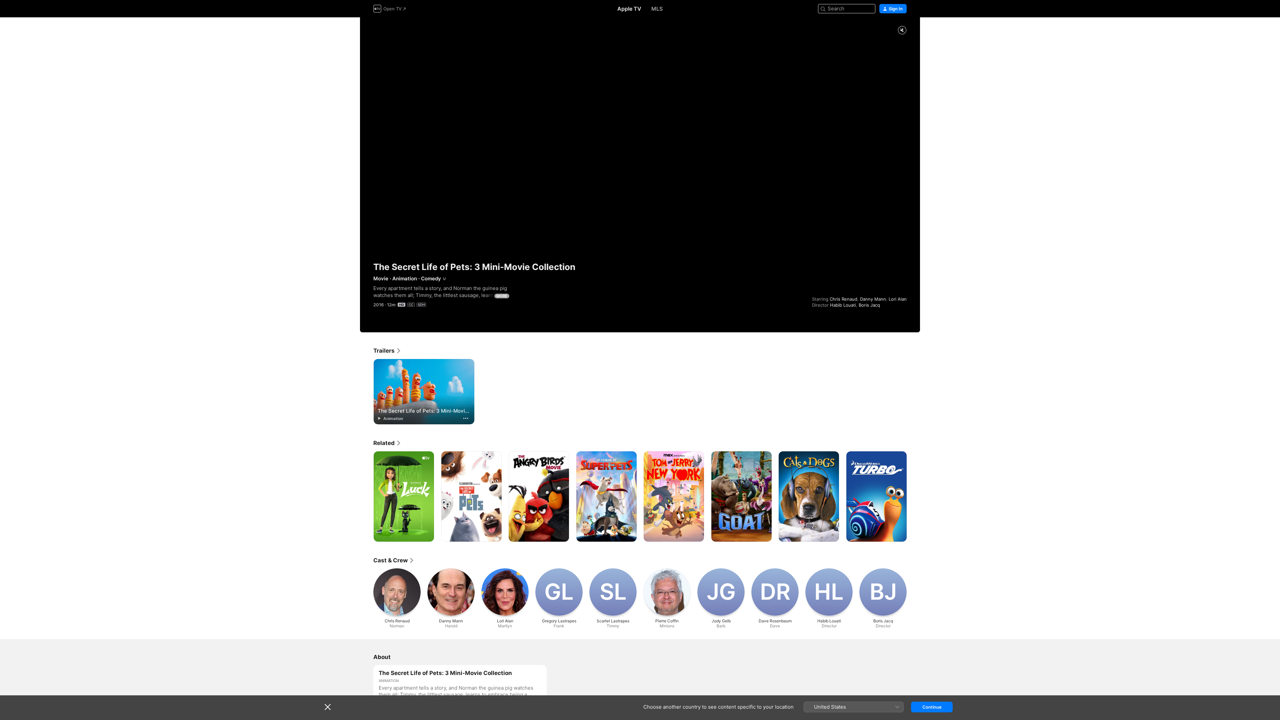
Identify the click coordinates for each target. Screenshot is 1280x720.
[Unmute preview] (902, 30)
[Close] (328, 707)
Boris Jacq (869, 305)
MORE (501, 296)
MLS (657, 8)
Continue (932, 707)
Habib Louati (843, 305)
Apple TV (629, 8)
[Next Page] (913, 496)
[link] (387, 350)
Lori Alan (898, 299)
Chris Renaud (843, 299)
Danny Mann (873, 299)
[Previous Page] (366, 496)
